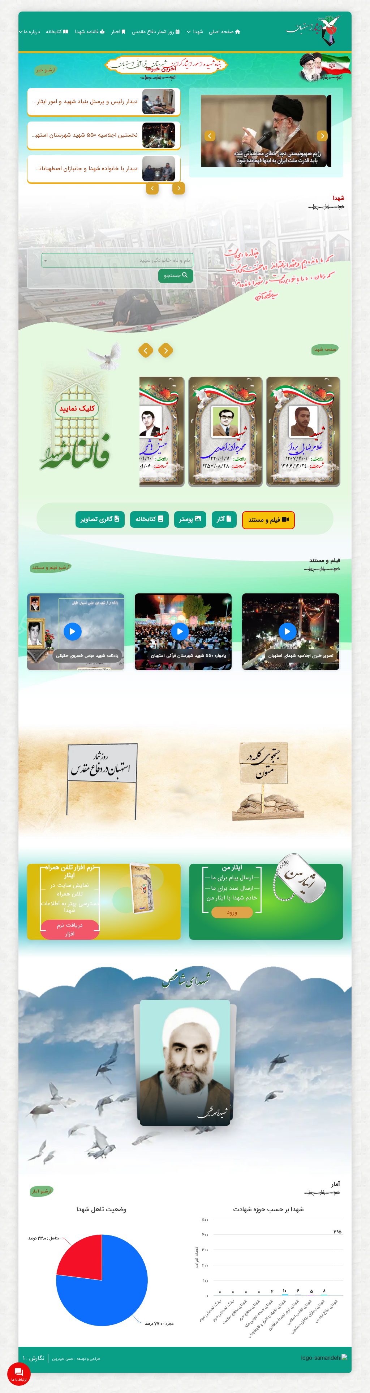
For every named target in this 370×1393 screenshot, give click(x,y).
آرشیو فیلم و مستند (50, 567)
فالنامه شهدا (87, 32)
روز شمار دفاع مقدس (154, 32)
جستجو (173, 275)
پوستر (187, 519)
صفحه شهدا (325, 349)
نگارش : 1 (33, 1358)
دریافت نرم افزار (70, 929)
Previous (210, 136)
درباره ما (32, 32)
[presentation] (166, 350)
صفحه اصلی (222, 32)
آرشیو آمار (41, 1191)
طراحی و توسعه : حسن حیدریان (76, 1359)
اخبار (116, 32)
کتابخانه (54, 32)
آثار (222, 519)
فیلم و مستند (265, 520)
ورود (232, 912)
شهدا (197, 32)
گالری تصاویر (98, 519)
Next (322, 136)
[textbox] (117, 260)
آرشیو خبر (45, 70)
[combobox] (117, 260)
